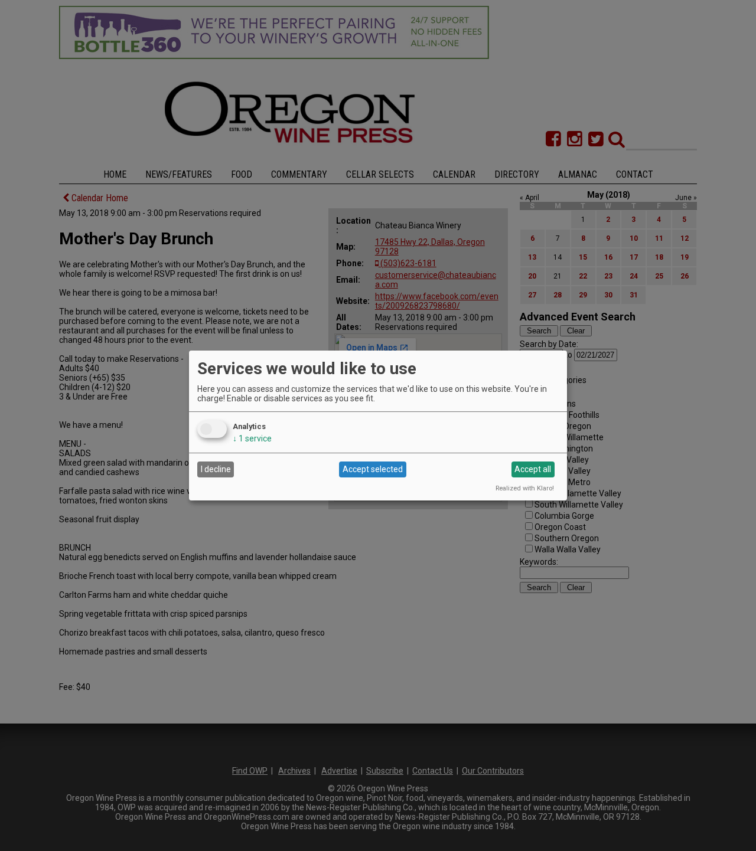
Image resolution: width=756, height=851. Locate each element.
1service (252, 438)
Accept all (532, 469)
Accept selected (373, 469)
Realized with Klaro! (525, 488)
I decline (216, 469)
